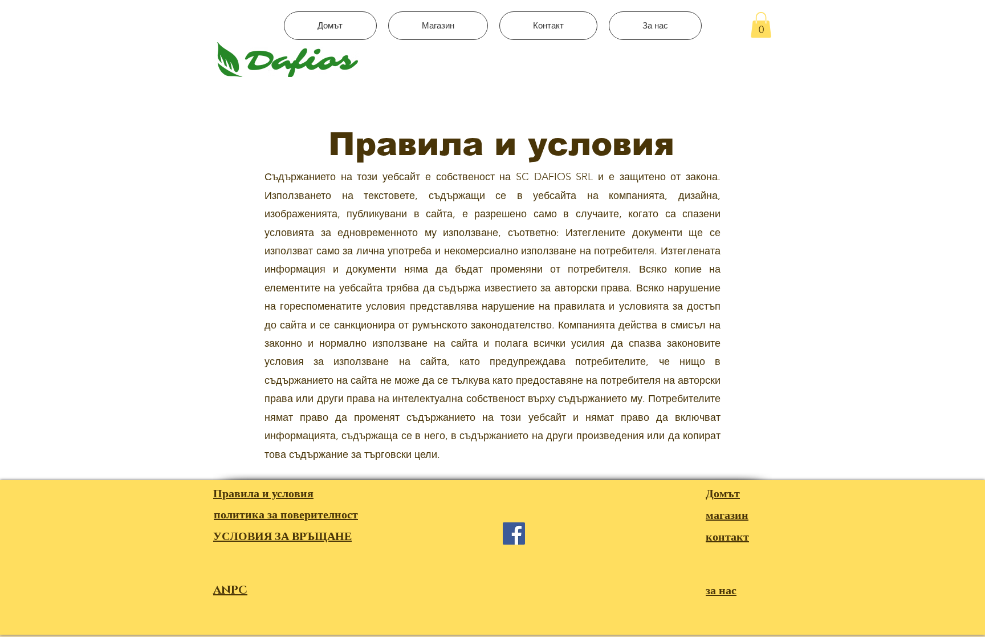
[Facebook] (514, 533)
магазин (727, 515)
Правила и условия (263, 493)
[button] (761, 25)
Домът (723, 493)
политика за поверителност (286, 515)
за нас (721, 590)
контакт (727, 537)
